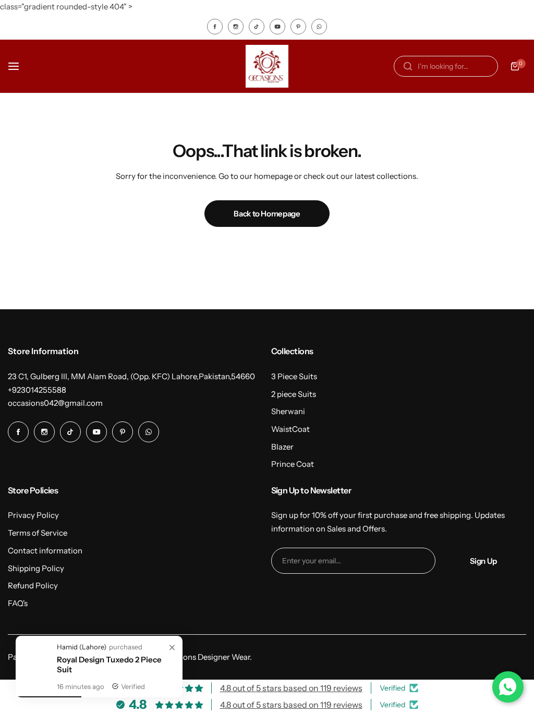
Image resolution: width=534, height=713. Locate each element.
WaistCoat (290, 429)
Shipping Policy (36, 568)
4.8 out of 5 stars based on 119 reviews (291, 688)
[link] (172, 648)
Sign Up (483, 561)
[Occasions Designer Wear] (267, 66)
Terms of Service (37, 533)
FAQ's (18, 603)
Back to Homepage (267, 214)
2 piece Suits (293, 394)
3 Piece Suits (294, 376)
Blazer (282, 447)
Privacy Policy (33, 515)
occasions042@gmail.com (55, 403)
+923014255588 (37, 390)
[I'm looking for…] (407, 66)
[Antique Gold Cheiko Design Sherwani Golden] (36, 680)
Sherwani (288, 411)
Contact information (45, 550)
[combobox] (446, 66)
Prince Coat (292, 464)
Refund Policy (33, 585)
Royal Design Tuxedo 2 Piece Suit (109, 664)
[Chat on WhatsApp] (508, 687)
